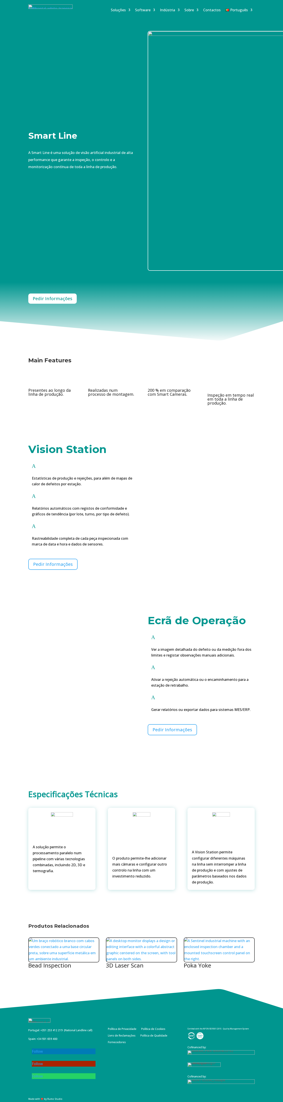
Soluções (118, 10)
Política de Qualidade (153, 1035)
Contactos (212, 10)
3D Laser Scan (124, 965)
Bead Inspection (49, 965)
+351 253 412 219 (51, 1030)
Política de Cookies (153, 1029)
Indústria (167, 10)
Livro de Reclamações (122, 1035)
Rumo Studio (54, 1098)
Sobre (189, 10)
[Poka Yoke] (219, 949)
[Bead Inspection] (63, 949)
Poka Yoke (197, 965)
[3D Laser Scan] (141, 949)
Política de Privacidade (122, 1029)
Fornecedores (117, 1042)
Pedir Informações (52, 298)
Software (143, 10)
